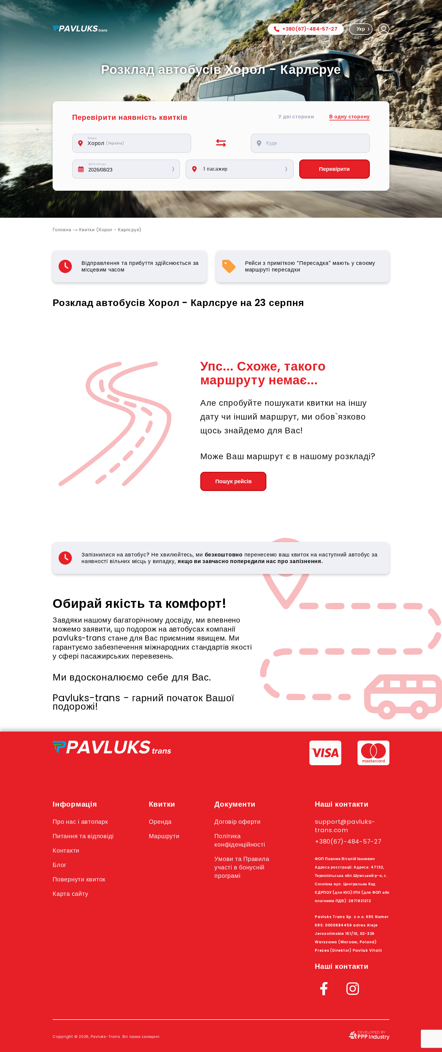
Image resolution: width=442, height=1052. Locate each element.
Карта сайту (70, 894)
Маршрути (164, 836)
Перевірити (334, 169)
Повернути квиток (79, 879)
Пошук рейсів (233, 481)
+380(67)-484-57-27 (309, 29)
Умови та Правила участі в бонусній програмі (241, 867)
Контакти (66, 850)
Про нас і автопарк (80, 821)
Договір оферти (237, 821)
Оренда (160, 821)
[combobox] (135, 143)
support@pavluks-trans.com (345, 825)
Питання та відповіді (83, 836)
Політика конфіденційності (239, 840)
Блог (59, 865)
